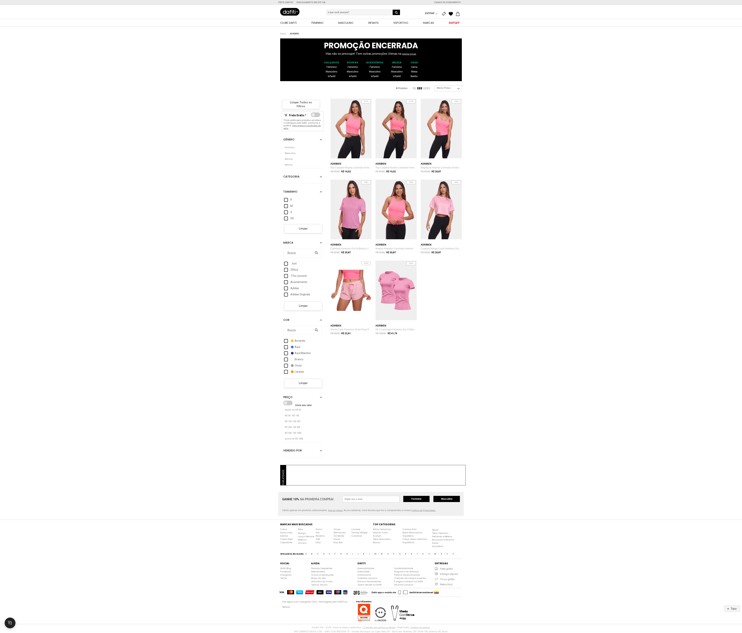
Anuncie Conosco (403, 584)
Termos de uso (319, 584)
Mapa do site (318, 578)
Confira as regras (420, 627)
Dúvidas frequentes (322, 568)
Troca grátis (447, 579)
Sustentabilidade (403, 568)
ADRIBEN (294, 33)
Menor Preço (444, 88)
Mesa (414, 71)
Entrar (430, 13)
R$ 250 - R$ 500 (292, 427)
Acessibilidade (365, 568)
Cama (414, 66)
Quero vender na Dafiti (369, 584)
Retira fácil (446, 584)
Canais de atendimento (447, 2)
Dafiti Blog (285, 568)
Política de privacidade (407, 575)
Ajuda (435, 529)
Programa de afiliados (406, 571)
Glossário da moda (322, 581)
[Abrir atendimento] (10, 623)
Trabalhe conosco (367, 578)
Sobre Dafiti (363, 571)
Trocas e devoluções (322, 575)
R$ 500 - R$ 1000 (293, 433)
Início (283, 33)
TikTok (283, 578)
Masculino (331, 71)
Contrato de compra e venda (410, 578)
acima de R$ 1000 (294, 439)
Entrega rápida (449, 574)
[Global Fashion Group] (360, 592)
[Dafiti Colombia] (436, 592)
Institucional (364, 575)
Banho (414, 76)
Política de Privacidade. (423, 510)
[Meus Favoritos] (452, 14)
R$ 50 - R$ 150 (292, 415)
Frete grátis (446, 568)
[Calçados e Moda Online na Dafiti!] (290, 12)
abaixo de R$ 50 (293, 410)
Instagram (286, 575)
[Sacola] (459, 14)
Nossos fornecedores (369, 581)
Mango (302, 533)
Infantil (331, 76)
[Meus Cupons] (445, 14)
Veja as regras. (335, 510)
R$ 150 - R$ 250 (292, 421)
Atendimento (318, 571)
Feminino (332, 66)
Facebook (285, 571)
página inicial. (409, 54)
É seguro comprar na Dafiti (408, 581)
